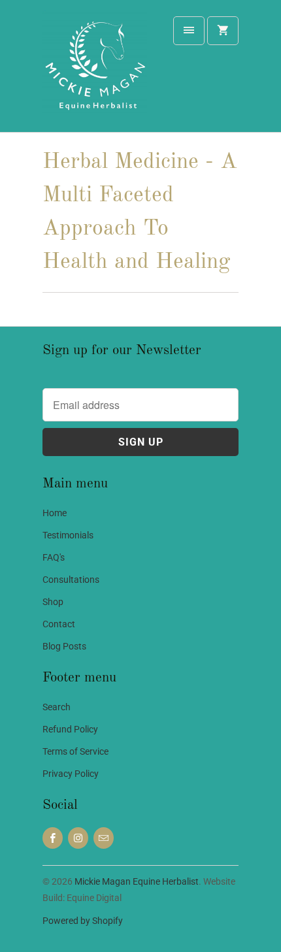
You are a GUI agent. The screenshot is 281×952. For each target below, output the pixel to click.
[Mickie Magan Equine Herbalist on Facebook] (52, 838)
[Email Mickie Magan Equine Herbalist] (103, 838)
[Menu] (189, 30)
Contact (58, 624)
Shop (52, 602)
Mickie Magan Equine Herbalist (136, 881)
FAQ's (53, 557)
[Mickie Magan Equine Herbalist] (94, 71)
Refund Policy (70, 729)
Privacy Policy (70, 773)
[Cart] (223, 30)
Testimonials (67, 535)
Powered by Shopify (82, 920)
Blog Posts (64, 646)
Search (56, 707)
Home (54, 513)
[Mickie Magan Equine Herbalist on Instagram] (78, 838)
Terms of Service (75, 751)
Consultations (70, 579)
